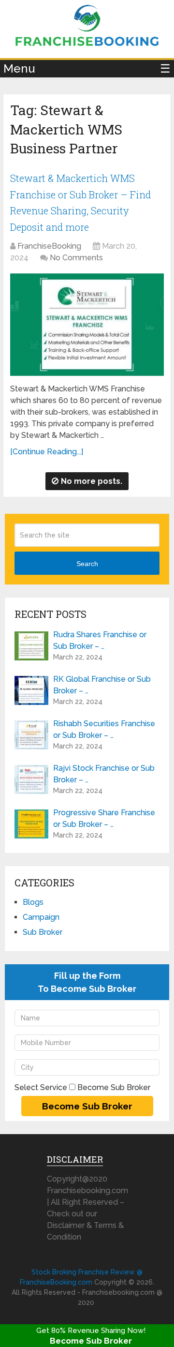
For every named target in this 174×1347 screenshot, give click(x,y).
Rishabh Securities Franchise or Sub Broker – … (104, 729)
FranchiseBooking (49, 246)
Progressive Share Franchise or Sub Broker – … (104, 818)
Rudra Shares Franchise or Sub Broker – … (99, 640)
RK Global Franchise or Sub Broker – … (102, 684)
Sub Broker (42, 932)
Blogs (33, 902)
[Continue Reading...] (46, 451)
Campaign (41, 917)
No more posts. (91, 481)
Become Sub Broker (91, 1341)
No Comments (76, 257)
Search (87, 564)
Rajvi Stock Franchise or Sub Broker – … (104, 773)
